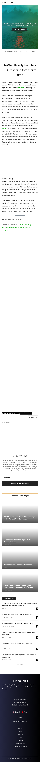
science (21, 88)
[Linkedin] (28, 58)
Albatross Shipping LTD (20, 721)
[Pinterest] (19, 58)
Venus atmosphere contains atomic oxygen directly (17, 623)
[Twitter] (14, 58)
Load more (19, 664)
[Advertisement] (20, 325)
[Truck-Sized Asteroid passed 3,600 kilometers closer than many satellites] (20, 581)
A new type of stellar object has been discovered (17, 614)
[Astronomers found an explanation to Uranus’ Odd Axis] (20, 535)
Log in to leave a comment (20, 483)
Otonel (20, 717)
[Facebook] (10, 58)
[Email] (37, 58)
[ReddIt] (32, 58)
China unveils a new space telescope (18, 565)
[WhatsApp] (23, 58)
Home (6, 23)
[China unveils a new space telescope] (20, 558)
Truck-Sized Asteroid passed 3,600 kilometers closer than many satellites (18, 587)
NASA (4, 128)
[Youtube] (25, 694)
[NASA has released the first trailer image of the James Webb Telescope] (20, 512)
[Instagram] (9, 694)
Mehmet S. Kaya (20, 456)
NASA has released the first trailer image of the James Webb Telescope (19, 518)
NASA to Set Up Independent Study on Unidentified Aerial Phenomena (16, 227)
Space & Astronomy (17, 23)
